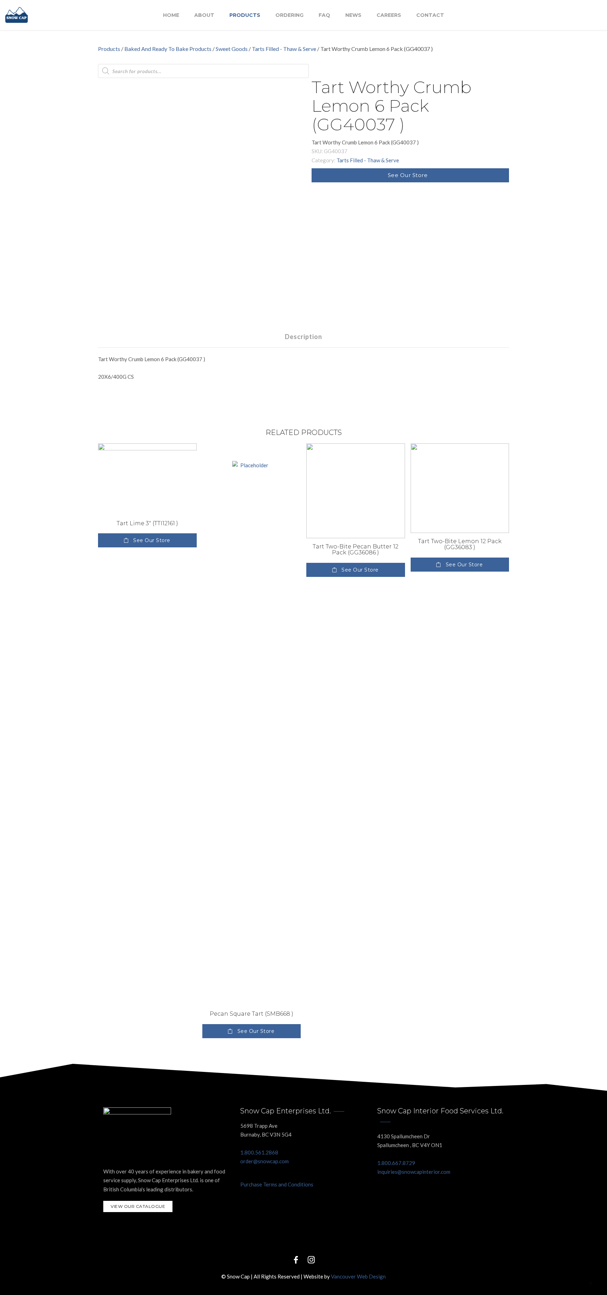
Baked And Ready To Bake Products (167, 48)
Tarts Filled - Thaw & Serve (284, 48)
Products (244, 15)
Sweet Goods (232, 48)
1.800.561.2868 (259, 1152)
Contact (430, 15)
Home (171, 15)
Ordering (289, 15)
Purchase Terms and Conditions (276, 1184)
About (204, 15)
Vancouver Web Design (358, 1276)
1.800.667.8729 (396, 1163)
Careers (389, 15)
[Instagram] (311, 1259)
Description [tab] (303, 336)
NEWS (353, 15)
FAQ (324, 15)
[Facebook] (296, 1259)
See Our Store (408, 175)
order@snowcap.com (264, 1161)
